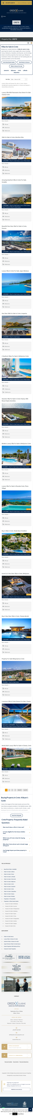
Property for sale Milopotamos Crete (13, 659)
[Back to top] (30, 1109)
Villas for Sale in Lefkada (9, 876)
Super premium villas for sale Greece (12, 944)
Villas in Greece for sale (16, 66)
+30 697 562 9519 (16, 1030)
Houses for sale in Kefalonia (11, 903)
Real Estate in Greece (24, 62)
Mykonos (13, 70)
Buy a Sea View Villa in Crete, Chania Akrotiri (15, 616)
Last (25, 790)
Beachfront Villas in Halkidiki (10, 869)
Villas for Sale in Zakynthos (10, 891)
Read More (21, 1114)
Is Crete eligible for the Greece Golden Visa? (14, 832)
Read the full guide (16, 815)
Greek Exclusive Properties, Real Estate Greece (16, 12)
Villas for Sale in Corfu (9, 884)
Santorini (6, 70)
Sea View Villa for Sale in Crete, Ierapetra (14, 313)
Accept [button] (14, 1114)
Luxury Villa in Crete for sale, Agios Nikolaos (15, 271)
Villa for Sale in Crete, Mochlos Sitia (13, 137)
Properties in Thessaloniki (9, 898)
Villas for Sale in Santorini (9, 886)
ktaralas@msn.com (16, 1039)
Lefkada (25, 70)
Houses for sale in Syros (10, 913)
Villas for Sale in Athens (9, 871)
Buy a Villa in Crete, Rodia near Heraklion (14, 531)
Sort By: (8, 79)
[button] (4, 16)
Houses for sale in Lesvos (11, 906)
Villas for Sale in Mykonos (9, 881)
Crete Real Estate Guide (9, 62)
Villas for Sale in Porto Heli (10, 879)
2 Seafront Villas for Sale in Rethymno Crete (15, 356)
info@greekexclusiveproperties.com (16, 1034)
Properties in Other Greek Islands (11, 901)
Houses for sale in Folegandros (12, 918)
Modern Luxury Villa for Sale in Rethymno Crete (16, 443)
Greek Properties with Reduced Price (12, 946)
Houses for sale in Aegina (11, 923)
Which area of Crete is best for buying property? (14, 838)
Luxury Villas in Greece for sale (11, 939)
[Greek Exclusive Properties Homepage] (16, 10)
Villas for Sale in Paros (9, 874)
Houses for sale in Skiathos (11, 911)
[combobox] (19, 79)
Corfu (19, 70)
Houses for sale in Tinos (10, 916)
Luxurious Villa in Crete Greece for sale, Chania (16, 701)
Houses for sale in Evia (10, 926)
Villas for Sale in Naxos (9, 894)
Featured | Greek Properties (10, 948)
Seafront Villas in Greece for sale (11, 941)
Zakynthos (16, 72)
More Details (5, 121)
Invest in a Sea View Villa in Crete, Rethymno (15, 573)
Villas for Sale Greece (9, 936)
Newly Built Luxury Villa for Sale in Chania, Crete (16, 745)
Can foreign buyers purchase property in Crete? (15, 851)
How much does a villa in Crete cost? (13, 827)
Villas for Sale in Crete (9, 889)
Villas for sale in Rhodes (9, 896)
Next (19, 790)
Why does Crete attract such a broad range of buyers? (15, 844)
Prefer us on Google (16, 1089)
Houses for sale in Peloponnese (12, 908)
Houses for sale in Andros (11, 921)
